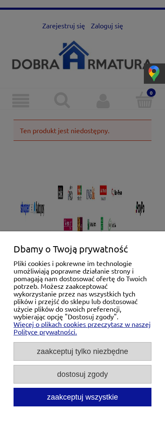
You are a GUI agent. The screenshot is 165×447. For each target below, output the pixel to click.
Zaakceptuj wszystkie (82, 396)
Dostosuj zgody (82, 374)
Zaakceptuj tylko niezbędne (82, 351)
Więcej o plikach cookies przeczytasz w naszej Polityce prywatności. (82, 328)
